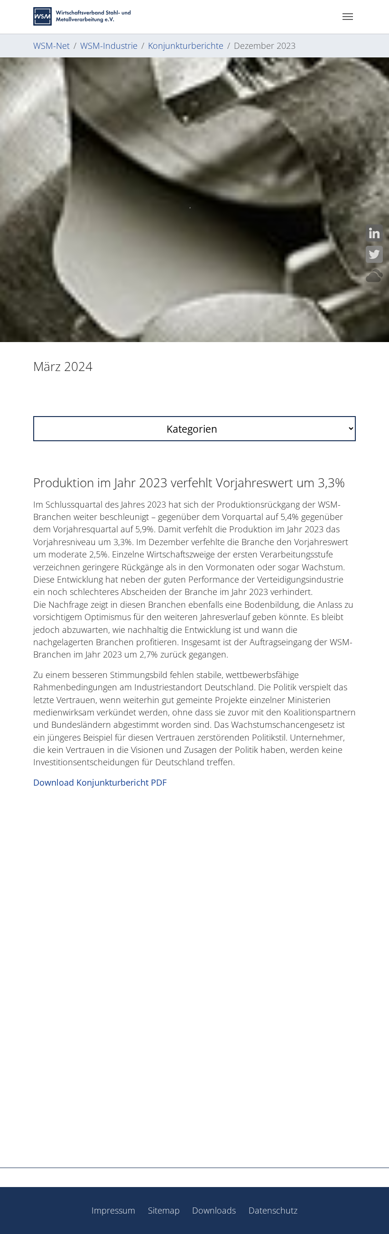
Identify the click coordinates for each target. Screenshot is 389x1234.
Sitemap (164, 1210)
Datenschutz (273, 1210)
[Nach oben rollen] (367, 1212)
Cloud (374, 275)
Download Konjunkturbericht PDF (100, 782)
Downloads (214, 1210)
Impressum (113, 1210)
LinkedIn (374, 232)
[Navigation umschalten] (348, 17)
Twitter (374, 254)
